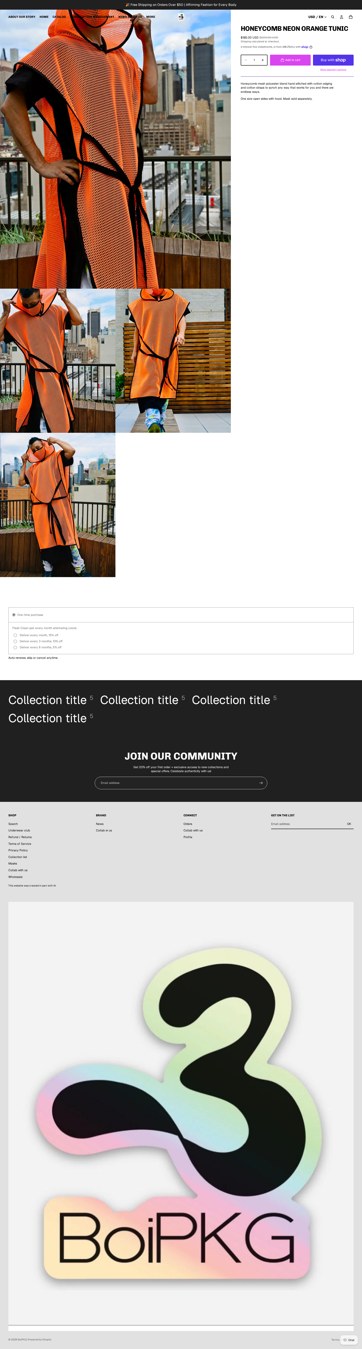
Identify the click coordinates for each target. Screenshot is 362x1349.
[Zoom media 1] (115, 144)
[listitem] (150, 17)
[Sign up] (261, 783)
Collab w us (104, 830)
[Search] (332, 17)
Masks (12, 863)
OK (349, 824)
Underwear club (19, 830)
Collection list (17, 857)
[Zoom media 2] (57, 361)
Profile (188, 837)
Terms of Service (19, 843)
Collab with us (17, 870)
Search (13, 824)
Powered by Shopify (39, 1339)
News (99, 824)
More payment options (333, 69)
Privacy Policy (18, 850)
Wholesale (15, 877)
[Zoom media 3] (173, 361)
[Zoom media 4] (57, 505)
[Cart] (350, 17)
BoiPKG (22, 1339)
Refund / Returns (20, 837)
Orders (188, 824)
